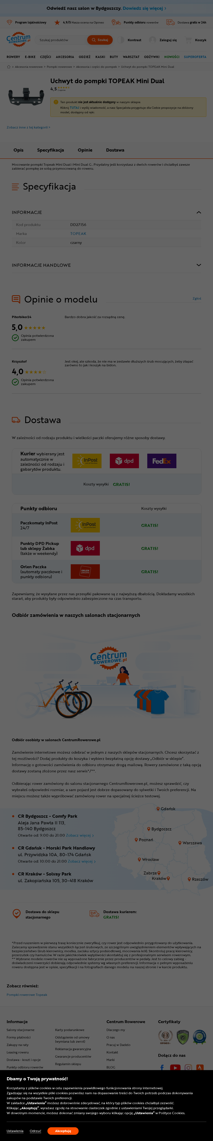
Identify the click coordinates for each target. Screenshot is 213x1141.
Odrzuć (35, 1131)
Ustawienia (15, 1131)
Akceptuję (63, 1130)
